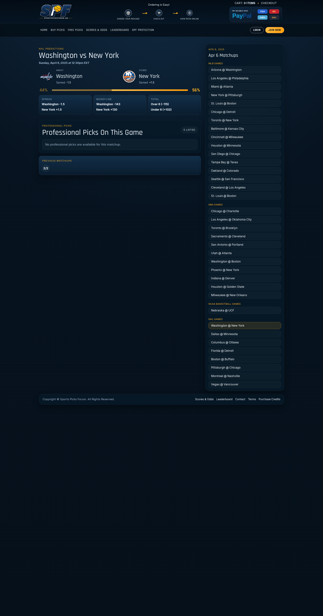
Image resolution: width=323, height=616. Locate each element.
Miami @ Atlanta (222, 86)
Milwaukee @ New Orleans (229, 295)
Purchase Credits (269, 399)
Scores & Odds (96, 30)
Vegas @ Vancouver (224, 384)
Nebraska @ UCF (222, 310)
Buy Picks (58, 30)
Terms (252, 399)
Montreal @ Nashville (225, 376)
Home (44, 30)
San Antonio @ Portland (227, 244)
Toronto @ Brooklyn (224, 228)
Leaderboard (119, 30)
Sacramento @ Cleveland (228, 236)
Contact (240, 399)
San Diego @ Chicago (225, 154)
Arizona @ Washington (226, 69)
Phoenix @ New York (225, 270)
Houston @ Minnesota (226, 145)
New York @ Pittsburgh (226, 95)
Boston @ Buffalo (222, 359)
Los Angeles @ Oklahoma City (231, 219)
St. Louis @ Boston (223, 103)
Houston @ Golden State (227, 286)
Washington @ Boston (226, 261)
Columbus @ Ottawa (225, 342)
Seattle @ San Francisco (227, 179)
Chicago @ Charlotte (225, 211)
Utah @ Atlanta (221, 253)
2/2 (45, 168)
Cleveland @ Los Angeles (228, 187)
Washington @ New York (227, 325)
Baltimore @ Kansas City (227, 128)
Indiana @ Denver (223, 278)
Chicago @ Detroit (223, 112)
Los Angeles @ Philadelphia (229, 78)
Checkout (269, 3)
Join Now (274, 30)
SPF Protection (143, 30)
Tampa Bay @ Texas (224, 162)
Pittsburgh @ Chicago (225, 367)
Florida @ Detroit (222, 350)
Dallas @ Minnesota (224, 334)
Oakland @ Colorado (225, 170)
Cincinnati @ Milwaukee (227, 137)
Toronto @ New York (225, 120)
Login (257, 30)
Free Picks (75, 30)
